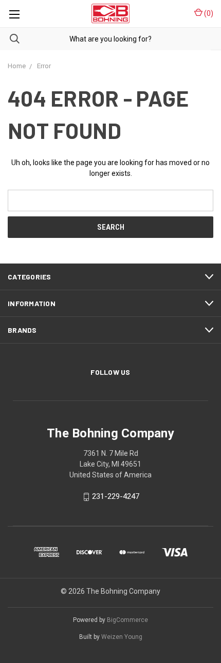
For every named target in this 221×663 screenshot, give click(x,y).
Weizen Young (121, 636)
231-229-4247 (115, 496)
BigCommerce (127, 620)
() (207, 13)
